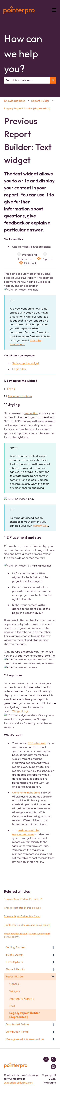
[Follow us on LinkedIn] (53, 1066)
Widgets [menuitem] (14, 991)
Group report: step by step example (22, 907)
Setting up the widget (25, 363)
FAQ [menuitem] (12, 1005)
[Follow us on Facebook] (46, 1059)
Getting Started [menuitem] (16, 947)
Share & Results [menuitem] (15, 969)
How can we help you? (23, 53)
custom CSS (40, 525)
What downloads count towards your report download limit (27, 935)
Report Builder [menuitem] (15, 976)
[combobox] (27, 80)
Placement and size (20, 396)
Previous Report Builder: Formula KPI (23, 899)
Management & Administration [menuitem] (25, 1039)
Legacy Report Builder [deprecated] (27, 108)
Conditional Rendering (26, 792)
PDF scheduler (37, 743)
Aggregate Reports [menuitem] (21, 998)
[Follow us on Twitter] (53, 1059)
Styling (11, 388)
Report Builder (40, 100)
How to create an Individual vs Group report (27, 924)
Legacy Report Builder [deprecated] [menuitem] (24, 1015)
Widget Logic (20, 711)
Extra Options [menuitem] (14, 962)
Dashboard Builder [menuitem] (17, 1024)
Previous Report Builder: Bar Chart (22, 916)
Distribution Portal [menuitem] (17, 1031)
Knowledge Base (14, 100)
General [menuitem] (14, 983)
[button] (53, 947)
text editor (31, 413)
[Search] (53, 80)
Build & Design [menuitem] (14, 954)
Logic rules (19, 369)
